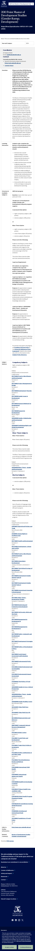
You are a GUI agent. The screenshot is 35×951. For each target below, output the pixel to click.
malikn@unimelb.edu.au (14, 54)
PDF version (10, 841)
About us (3, 867)
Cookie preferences (25, 947)
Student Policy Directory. (19, 355)
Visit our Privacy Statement (23, 941)
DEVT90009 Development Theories (22, 391)
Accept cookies (9, 947)
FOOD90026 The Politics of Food (21, 681)
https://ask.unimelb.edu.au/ (13, 63)
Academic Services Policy (21, 347)
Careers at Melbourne (7, 870)
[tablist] (21, 3)
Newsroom (4, 876)
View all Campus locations (8, 899)
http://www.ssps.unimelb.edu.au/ (21, 827)
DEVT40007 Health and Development (22, 541)
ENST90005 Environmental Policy (21, 661)
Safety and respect (6, 873)
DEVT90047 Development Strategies (22, 641)
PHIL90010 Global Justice (19, 732)
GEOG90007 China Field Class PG (21, 712)
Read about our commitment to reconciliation (14, 862)
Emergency (4, 930)
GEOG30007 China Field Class (20, 707)
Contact (3, 879)
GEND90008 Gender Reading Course (22, 701)
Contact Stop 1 (9, 65)
